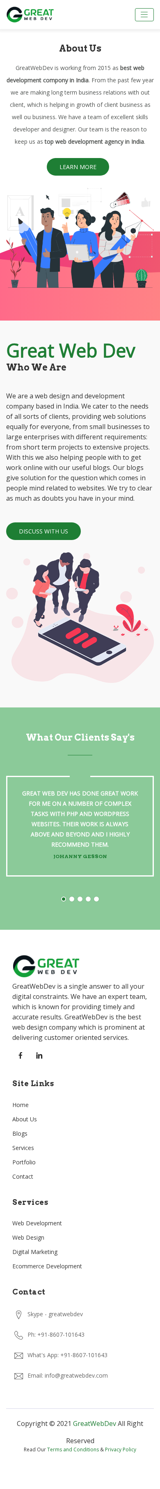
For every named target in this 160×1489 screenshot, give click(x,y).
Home (20, 1105)
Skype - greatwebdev (55, 1314)
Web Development (37, 1223)
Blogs (19, 1133)
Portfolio (24, 1162)
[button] (63, 899)
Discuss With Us (43, 531)
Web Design (28, 1237)
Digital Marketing (34, 1252)
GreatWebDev (94, 1423)
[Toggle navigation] (144, 14)
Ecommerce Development (47, 1266)
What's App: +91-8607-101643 (67, 1355)
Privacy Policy (120, 1449)
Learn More (77, 167)
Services (23, 1148)
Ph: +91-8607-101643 (56, 1334)
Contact (22, 1176)
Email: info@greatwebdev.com (67, 1375)
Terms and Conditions (73, 1449)
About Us (24, 1119)
